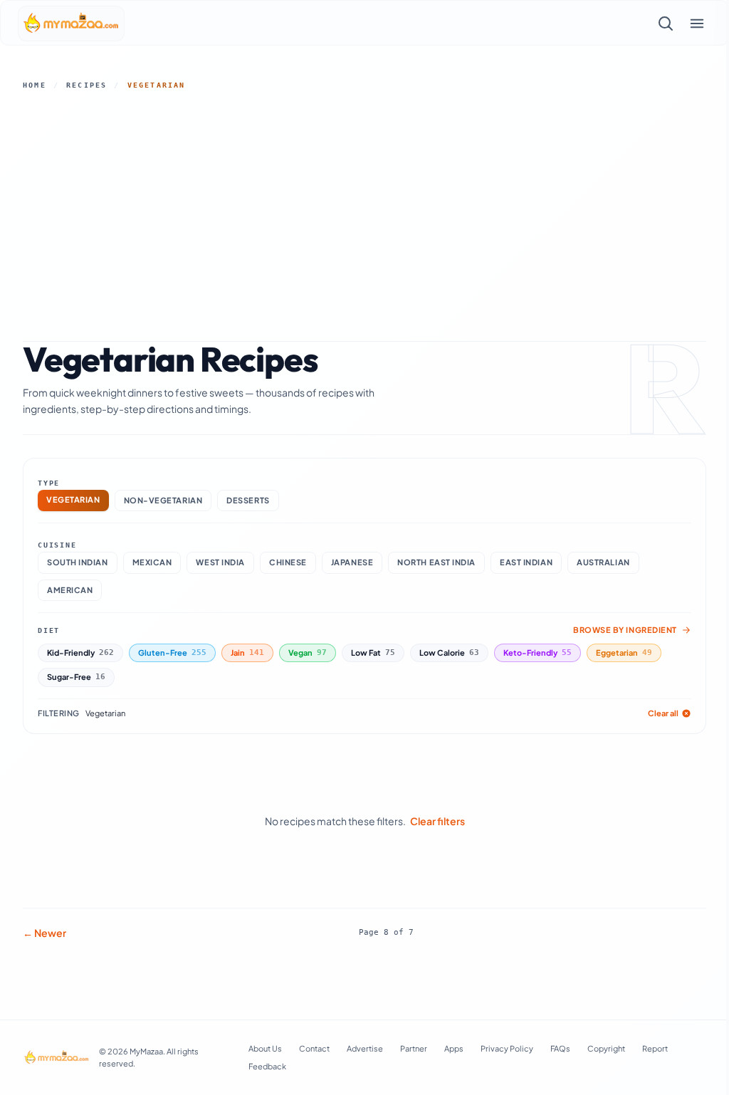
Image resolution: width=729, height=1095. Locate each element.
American (70, 589)
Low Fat (373, 652)
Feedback (267, 1066)
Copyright (606, 1048)
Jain (247, 652)
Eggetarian (624, 652)
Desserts (247, 500)
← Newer (44, 932)
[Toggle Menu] (697, 23)
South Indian (77, 562)
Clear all (663, 713)
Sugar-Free (76, 676)
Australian (603, 562)
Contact (314, 1048)
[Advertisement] (364, 213)
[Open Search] (665, 23)
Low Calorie (449, 652)
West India (220, 562)
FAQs (560, 1048)
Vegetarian (73, 499)
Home (34, 85)
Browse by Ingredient (625, 629)
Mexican (152, 562)
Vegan (307, 652)
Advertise (365, 1048)
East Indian (526, 562)
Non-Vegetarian (163, 500)
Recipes (86, 85)
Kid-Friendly (80, 652)
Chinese (288, 562)
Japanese (352, 562)
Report (655, 1048)
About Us (265, 1048)
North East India (436, 562)
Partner (413, 1048)
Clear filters (437, 820)
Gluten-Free (172, 652)
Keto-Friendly (537, 652)
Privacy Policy (507, 1048)
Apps (453, 1048)
